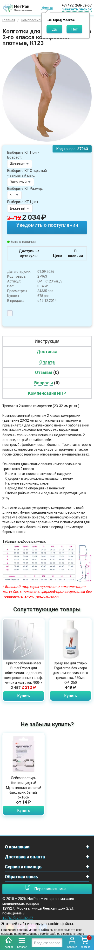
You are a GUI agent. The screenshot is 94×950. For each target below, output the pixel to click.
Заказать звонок (77, 9)
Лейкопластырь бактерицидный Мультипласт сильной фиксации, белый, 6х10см (23, 787)
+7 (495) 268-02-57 (77, 5)
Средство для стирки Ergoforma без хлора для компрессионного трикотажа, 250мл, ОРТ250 (70, 672)
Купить (23, 696)
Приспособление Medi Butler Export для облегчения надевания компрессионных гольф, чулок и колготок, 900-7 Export (23, 675)
